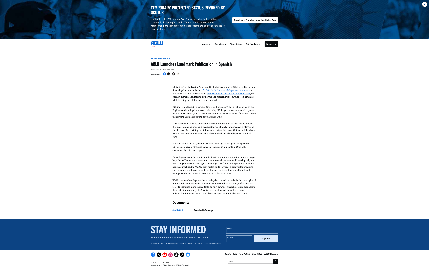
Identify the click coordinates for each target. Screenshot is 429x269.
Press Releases (159, 58)
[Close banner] (424, 4)
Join (235, 254)
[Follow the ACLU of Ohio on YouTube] (164, 255)
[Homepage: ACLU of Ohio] (158, 44)
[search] (275, 261)
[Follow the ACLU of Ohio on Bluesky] (188, 255)
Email (229, 228)
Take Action (236, 44)
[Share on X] (168, 75)
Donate (227, 254)
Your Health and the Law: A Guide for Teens (228, 93)
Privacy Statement (169, 265)
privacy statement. (216, 243)
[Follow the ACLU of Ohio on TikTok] (176, 255)
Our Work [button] (219, 44)
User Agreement (156, 265)
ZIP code (230, 237)
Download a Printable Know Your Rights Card (255, 20)
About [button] (205, 44)
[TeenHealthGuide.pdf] (214, 211)
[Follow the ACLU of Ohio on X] (159, 255)
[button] (173, 74)
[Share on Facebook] (164, 75)
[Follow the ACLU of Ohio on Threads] (182, 255)
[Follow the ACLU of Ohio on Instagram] (170, 255)
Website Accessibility (183, 265)
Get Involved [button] (252, 44)
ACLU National (271, 254)
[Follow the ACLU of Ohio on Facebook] (153, 255)
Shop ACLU (257, 254)
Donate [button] (270, 44)
